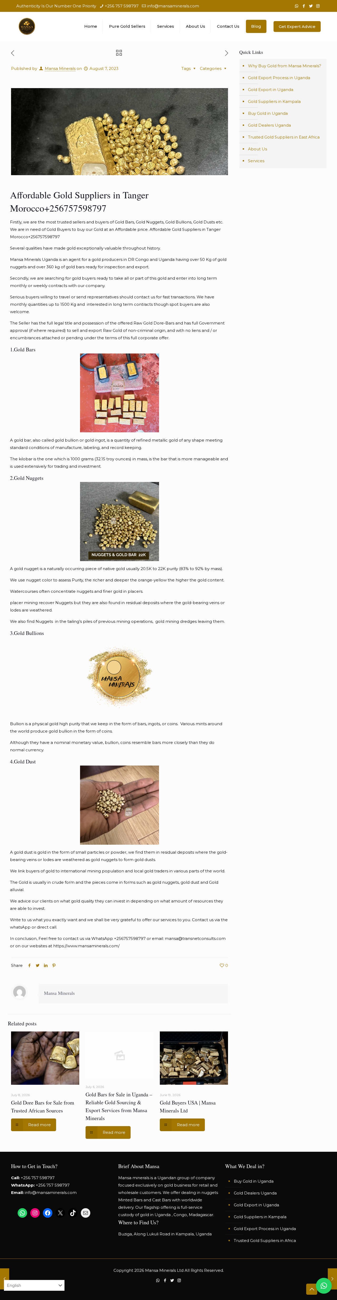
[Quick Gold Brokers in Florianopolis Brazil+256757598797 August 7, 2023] (4, 1278)
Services (256, 160)
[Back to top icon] (311, 1289)
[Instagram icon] (318, 5)
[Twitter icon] (311, 5)
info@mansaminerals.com (173, 5)
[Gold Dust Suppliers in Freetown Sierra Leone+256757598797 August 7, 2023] (332, 1278)
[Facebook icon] (303, 5)
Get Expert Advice (297, 26)
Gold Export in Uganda (270, 89)
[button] (324, 1286)
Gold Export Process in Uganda (279, 77)
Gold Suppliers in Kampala (274, 101)
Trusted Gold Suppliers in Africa (265, 1240)
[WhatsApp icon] (296, 5)
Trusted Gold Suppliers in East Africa (284, 137)
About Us (257, 148)
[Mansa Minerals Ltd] (26, 26)
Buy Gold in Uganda (268, 113)
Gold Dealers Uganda (269, 125)
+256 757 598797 (121, 5)
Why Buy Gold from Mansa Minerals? (284, 65)
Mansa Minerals (60, 68)
